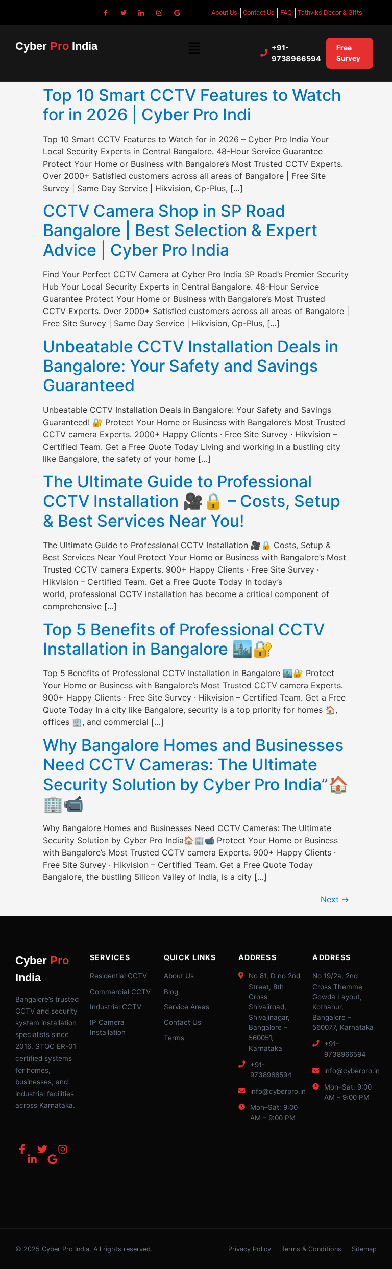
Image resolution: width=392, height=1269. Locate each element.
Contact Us (182, 1022)
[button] (194, 49)
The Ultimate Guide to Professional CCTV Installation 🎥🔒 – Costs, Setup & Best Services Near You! (191, 501)
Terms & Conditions (311, 1249)
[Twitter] (123, 12)
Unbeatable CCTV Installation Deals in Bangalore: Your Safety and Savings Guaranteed (190, 366)
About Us (179, 976)
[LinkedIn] (141, 12)
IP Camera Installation (108, 1027)
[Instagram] (159, 12)
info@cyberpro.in (278, 1091)
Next (335, 899)
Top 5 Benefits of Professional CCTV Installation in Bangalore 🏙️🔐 (184, 639)
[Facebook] (105, 12)
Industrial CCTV (115, 1007)
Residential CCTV (118, 976)
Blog (171, 992)
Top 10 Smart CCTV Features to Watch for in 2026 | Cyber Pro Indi (192, 104)
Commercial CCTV (120, 992)
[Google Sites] (177, 12)
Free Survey (348, 53)
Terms (174, 1037)
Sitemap (364, 1249)
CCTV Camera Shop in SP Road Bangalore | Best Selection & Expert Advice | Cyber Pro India (180, 230)
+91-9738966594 (296, 53)
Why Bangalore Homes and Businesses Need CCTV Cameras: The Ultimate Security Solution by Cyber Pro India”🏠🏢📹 (196, 774)
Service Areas (186, 1007)
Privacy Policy (249, 1249)
